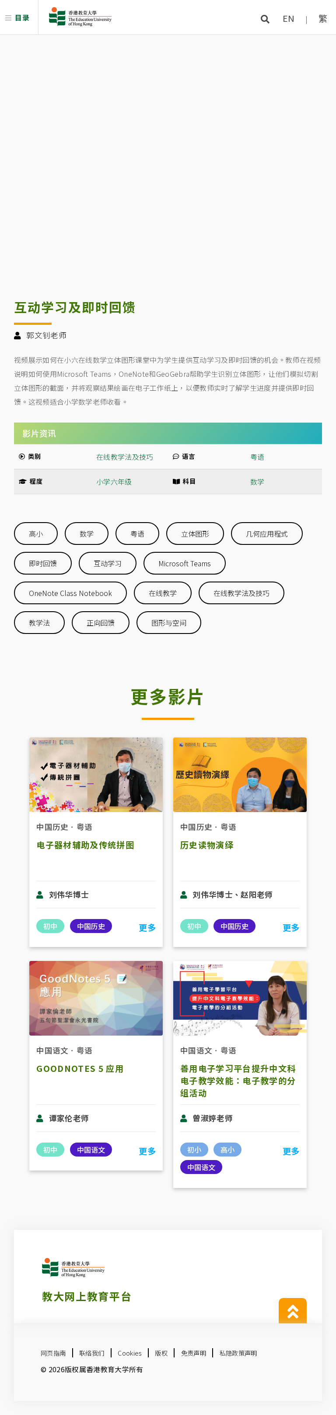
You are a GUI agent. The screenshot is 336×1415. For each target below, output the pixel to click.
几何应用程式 (267, 533)
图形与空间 (168, 622)
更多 (147, 927)
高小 (36, 533)
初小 (194, 1149)
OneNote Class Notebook (70, 593)
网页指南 (53, 1352)
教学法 (39, 622)
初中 (50, 926)
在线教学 (163, 593)
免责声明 (193, 1352)
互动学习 (108, 563)
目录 (22, 17)
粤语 (257, 456)
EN (289, 18)
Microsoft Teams (184, 563)
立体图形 (195, 533)
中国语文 (52, 1050)
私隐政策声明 (238, 1352)
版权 (161, 1352)
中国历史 (52, 826)
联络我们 (91, 1352)
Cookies (129, 1352)
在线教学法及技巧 (242, 593)
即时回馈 (43, 563)
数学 (257, 481)
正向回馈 (101, 622)
